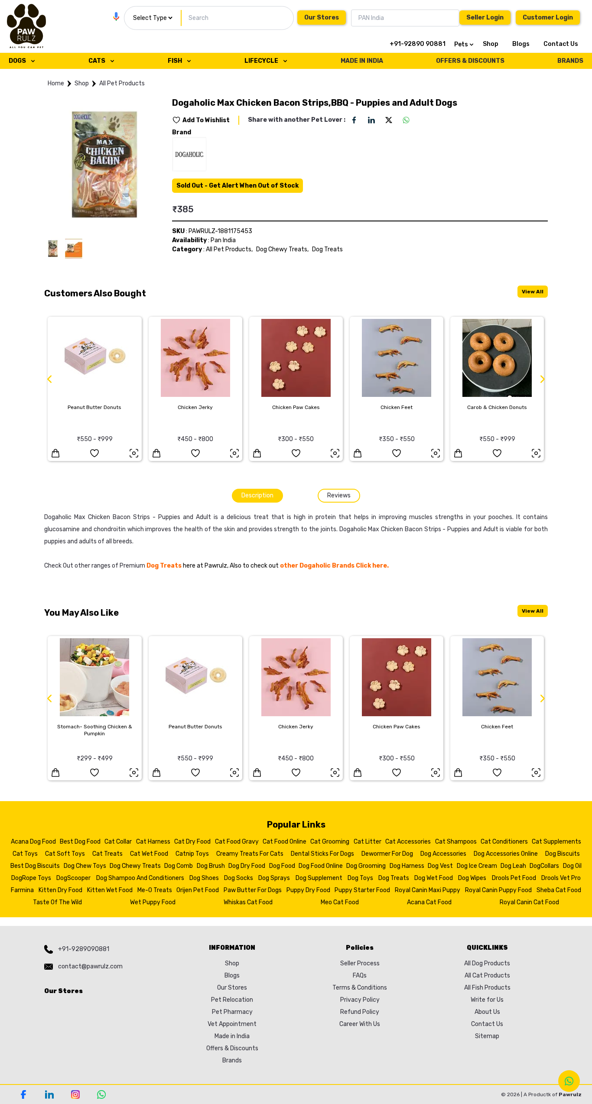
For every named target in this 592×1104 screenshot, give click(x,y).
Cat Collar (118, 841)
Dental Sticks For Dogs (322, 853)
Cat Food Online (284, 841)
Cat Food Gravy (237, 841)
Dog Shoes (204, 878)
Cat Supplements (556, 841)
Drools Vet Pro (561, 878)
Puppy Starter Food (362, 890)
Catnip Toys (192, 853)
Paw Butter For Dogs (253, 890)
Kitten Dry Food (60, 890)
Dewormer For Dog (387, 853)
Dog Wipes (472, 878)
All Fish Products (487, 987)
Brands (232, 1060)
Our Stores (321, 17)
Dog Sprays (274, 878)
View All (532, 292)
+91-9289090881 (83, 949)
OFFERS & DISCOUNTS (470, 61)
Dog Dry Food (246, 866)
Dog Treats (327, 249)
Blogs (521, 44)
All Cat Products (487, 975)
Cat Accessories (408, 841)
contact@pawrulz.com (90, 966)
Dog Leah (513, 866)
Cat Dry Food (192, 841)
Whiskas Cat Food (248, 902)
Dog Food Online (321, 866)
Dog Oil (572, 866)
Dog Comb (178, 866)
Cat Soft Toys (65, 853)
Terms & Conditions (359, 987)
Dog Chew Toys (85, 866)
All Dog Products (487, 963)
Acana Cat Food (429, 902)
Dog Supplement (319, 878)
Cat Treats (107, 853)
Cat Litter (367, 841)
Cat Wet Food (149, 853)
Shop (490, 44)
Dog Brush (211, 866)
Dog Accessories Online (506, 853)
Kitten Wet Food (110, 890)
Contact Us (560, 44)
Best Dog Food (80, 841)
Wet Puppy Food (153, 902)
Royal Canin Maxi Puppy (427, 890)
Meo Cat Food (340, 902)
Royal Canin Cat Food (529, 902)
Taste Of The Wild (57, 902)
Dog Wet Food (433, 878)
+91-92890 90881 (418, 44)
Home (56, 83)
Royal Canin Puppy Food (498, 890)
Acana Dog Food (33, 841)
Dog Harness (407, 866)
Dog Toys (360, 878)
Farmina (22, 890)
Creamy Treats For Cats (249, 853)
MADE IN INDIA (362, 61)
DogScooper (73, 878)
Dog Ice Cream (477, 866)
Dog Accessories (443, 853)
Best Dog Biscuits (35, 866)
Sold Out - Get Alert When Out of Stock (237, 185)
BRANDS (570, 61)
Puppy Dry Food (308, 890)
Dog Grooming (366, 866)
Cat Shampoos (456, 841)
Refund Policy (359, 1012)
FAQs (360, 975)
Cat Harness (153, 841)
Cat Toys (25, 853)
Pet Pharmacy (232, 1012)
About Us (487, 1012)
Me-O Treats (154, 890)
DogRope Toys (31, 878)
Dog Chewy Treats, (282, 249)
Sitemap (487, 1036)
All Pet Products (122, 83)
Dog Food (282, 866)
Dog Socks (238, 878)
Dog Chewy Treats (135, 866)
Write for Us (487, 999)
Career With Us (359, 1024)
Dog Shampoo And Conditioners (140, 878)
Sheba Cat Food (559, 890)
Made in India (232, 1036)
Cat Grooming (329, 841)
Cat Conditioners (504, 841)
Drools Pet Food (514, 878)
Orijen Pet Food (197, 890)
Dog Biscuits (562, 853)
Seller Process (360, 963)
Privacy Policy (360, 999)
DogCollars (544, 866)
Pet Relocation (232, 999)
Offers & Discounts (232, 1048)
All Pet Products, (229, 249)
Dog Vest (440, 866)
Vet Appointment (232, 1024)
